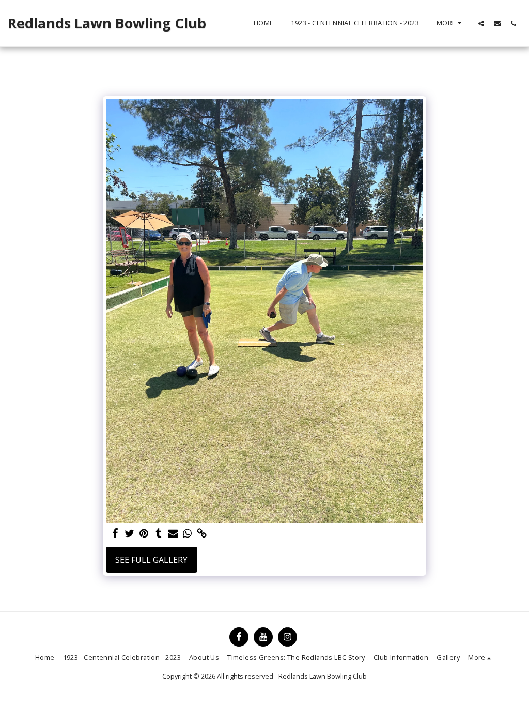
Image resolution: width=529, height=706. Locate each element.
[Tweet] (130, 533)
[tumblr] (158, 533)
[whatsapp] (187, 533)
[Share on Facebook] (115, 533)
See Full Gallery (151, 559)
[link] (202, 533)
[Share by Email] (173, 533)
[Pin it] (144, 533)
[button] (481, 23)
